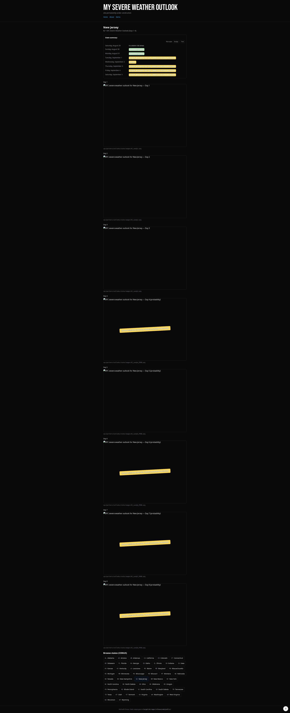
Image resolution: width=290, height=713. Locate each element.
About (112, 17)
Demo (118, 17)
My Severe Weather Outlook (140, 7)
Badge (176, 42)
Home (105, 17)
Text (182, 42)
